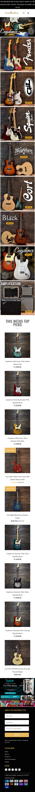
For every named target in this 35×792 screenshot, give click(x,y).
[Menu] (24, 13)
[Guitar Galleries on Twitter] (6, 769)
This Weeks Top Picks (17, 322)
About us (7, 754)
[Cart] (28, 13)
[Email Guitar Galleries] (19, 769)
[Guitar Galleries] (11, 13)
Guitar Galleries (12, 775)
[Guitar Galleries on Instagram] (16, 769)
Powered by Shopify (10, 778)
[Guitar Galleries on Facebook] (9, 769)
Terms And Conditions (10, 759)
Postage (7, 762)
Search (6, 751)
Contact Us (7, 757)
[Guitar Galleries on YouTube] (12, 769)
